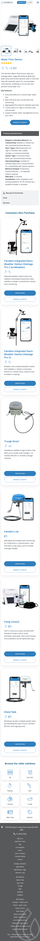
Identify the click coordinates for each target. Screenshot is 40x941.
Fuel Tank (30, 777)
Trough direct (11, 441)
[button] (38, 2)
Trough (30, 804)
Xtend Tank (10, 712)
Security (10, 804)
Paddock (10, 791)
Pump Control (11, 621)
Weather (30, 817)
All (10, 777)
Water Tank (10, 817)
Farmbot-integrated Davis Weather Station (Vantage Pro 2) (18, 354)
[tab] (20, 133)
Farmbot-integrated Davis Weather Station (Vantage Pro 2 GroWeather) (18, 264)
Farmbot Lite (11, 531)
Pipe (29, 791)
